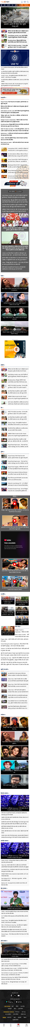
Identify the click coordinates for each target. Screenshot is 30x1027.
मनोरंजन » (3, 714)
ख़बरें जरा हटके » (5, 669)
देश (12, 5)
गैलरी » (2, 276)
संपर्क (14, 1017)
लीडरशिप (19, 1017)
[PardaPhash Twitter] (15, 996)
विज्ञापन (25, 1017)
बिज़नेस (26, 5)
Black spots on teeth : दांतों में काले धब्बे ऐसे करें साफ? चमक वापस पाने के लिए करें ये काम (22, 636)
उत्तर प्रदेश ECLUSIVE (15, 191)
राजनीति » (3, 594)
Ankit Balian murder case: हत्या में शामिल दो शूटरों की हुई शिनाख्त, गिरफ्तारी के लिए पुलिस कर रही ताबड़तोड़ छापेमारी (14, 197)
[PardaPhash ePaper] (15, 183)
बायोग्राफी (10, 1008)
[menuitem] (4, 5)
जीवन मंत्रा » (18, 626)
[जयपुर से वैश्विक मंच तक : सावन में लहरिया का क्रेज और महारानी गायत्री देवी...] (14, 320)
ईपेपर (15, 1008)
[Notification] (22, 2)
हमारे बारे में (9, 1017)
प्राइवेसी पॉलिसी (15, 1019)
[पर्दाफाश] (5, 2)
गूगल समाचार (20, 1008)
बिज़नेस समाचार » (5, 793)
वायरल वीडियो (15, 1014)
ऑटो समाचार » (4, 941)
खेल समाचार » (4, 888)
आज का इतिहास (8, 1014)
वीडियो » (15, 496)
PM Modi (17, 1011)
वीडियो (17, 1006)
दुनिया (16, 5)
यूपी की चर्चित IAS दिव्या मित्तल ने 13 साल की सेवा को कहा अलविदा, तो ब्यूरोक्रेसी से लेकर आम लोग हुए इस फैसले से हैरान (14, 259)
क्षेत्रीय (8, 5)
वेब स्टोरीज (23, 1006)
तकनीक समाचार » (5, 840)
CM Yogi (23, 1011)
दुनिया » (2, 451)
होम (4, 5)
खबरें (12, 1006)
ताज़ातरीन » (3, 97)
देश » (2, 407)
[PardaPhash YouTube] (18, 996)
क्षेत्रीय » (3, 365)
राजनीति (20, 5)
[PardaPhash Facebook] (11, 996)
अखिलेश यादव (23, 1014)
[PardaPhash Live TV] (25, 2)
